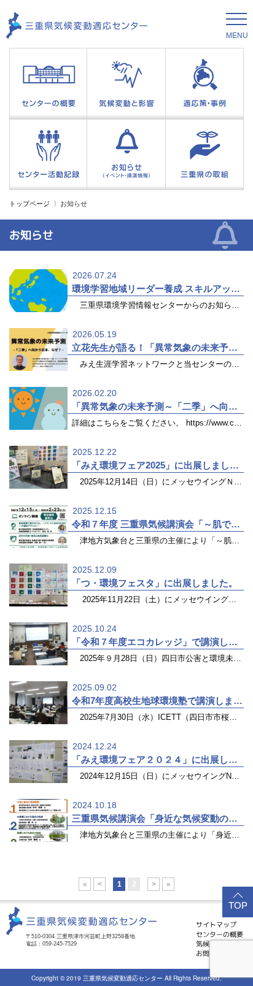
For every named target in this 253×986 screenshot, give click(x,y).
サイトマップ (216, 925)
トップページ (29, 203)
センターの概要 (219, 934)
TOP (237, 905)
